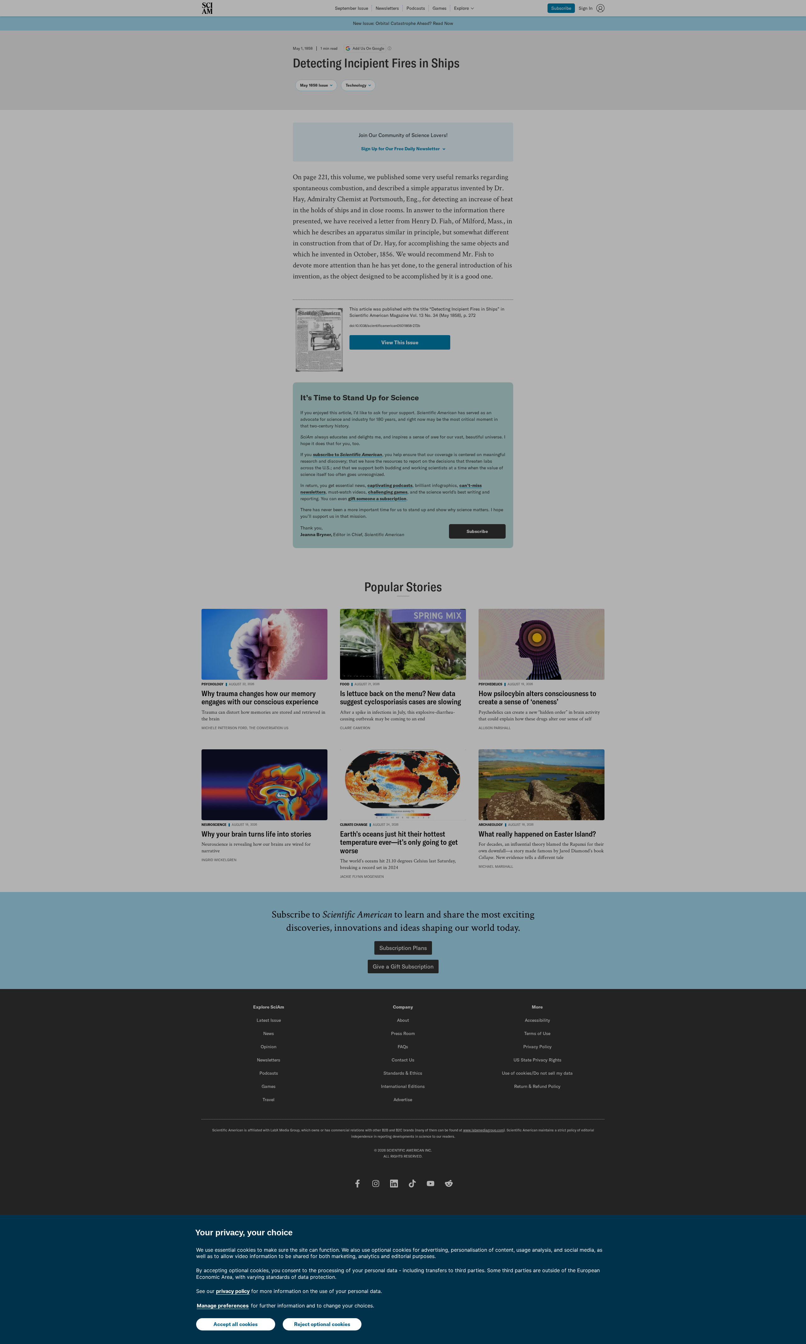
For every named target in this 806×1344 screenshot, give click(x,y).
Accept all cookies (235, 1324)
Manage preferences (223, 1305)
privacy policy (233, 1291)
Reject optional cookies (322, 1324)
